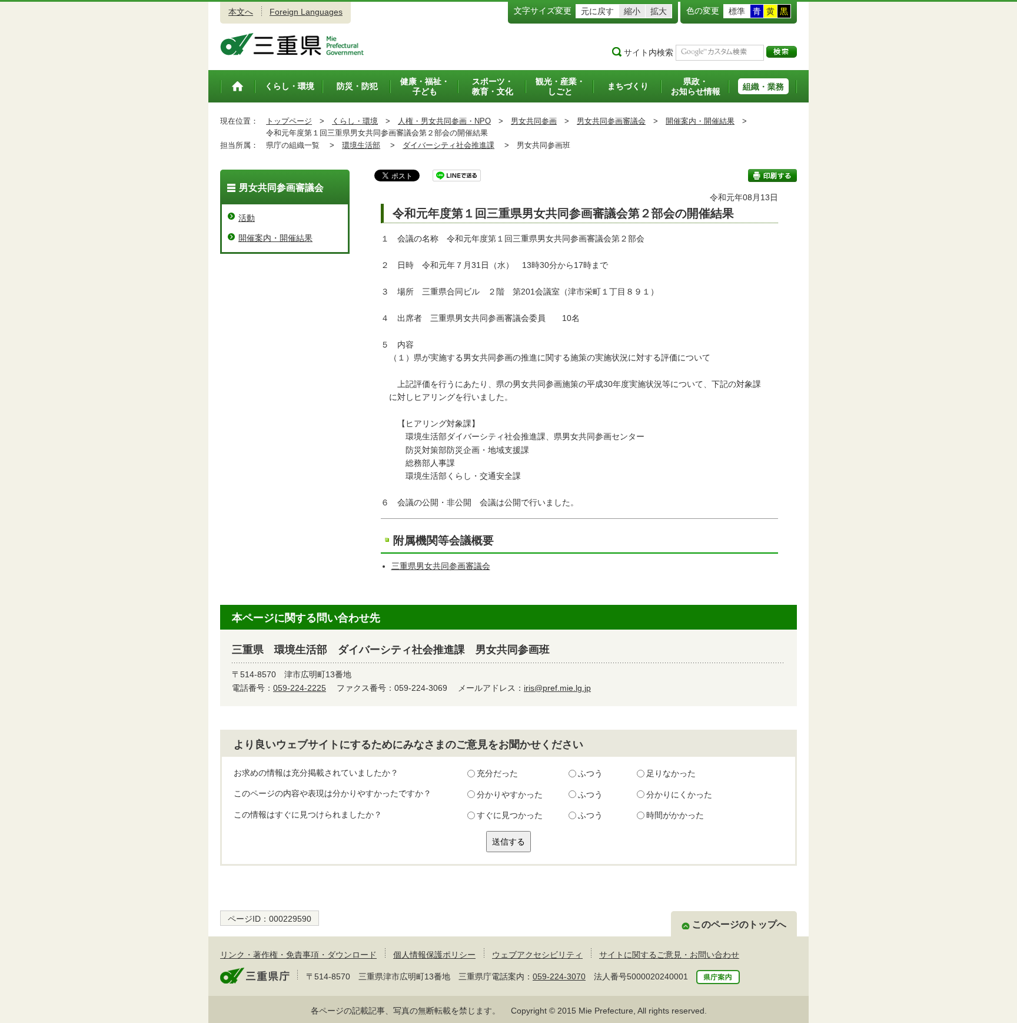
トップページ (289, 121)
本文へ (240, 11)
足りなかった (671, 773)
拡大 (658, 11)
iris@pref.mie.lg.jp (557, 688)
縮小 (632, 11)
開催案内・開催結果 (700, 121)
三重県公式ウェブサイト (292, 44)
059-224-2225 (299, 688)
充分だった (497, 773)
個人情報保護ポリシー (434, 954)
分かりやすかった (510, 794)
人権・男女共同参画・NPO (444, 121)
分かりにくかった (679, 794)
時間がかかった (675, 815)
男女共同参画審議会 (611, 121)
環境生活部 (361, 145)
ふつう (590, 773)
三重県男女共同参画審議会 (440, 566)
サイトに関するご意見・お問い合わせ (669, 954)
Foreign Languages (306, 11)
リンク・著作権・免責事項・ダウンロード (298, 954)
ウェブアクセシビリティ (537, 954)
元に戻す (597, 11)
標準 (737, 11)
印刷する (772, 175)
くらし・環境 (355, 121)
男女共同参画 (534, 121)
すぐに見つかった (510, 815)
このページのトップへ (739, 924)
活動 (246, 218)
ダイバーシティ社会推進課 (448, 145)
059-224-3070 (559, 976)
